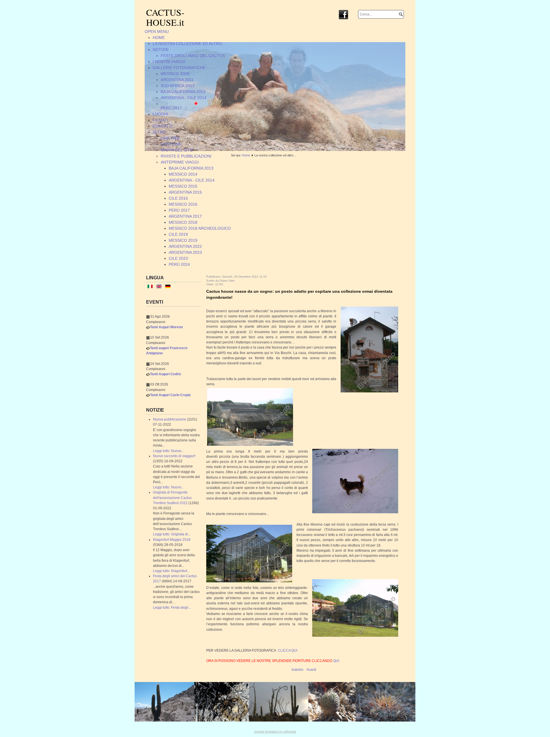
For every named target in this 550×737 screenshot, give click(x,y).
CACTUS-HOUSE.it (165, 17)
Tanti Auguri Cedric (165, 374)
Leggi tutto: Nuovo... (168, 487)
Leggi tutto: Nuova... (168, 451)
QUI (336, 661)
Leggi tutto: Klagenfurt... (171, 571)
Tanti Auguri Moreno (166, 327)
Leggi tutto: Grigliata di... (171, 534)
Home (246, 155)
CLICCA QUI (287, 650)
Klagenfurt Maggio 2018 (171, 540)
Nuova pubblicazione (169, 419)
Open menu (157, 31)
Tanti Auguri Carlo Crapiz (170, 395)
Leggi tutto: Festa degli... (172, 608)
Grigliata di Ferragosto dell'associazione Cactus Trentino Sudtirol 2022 (172, 497)
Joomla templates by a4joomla (275, 731)
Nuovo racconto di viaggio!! (174, 456)
